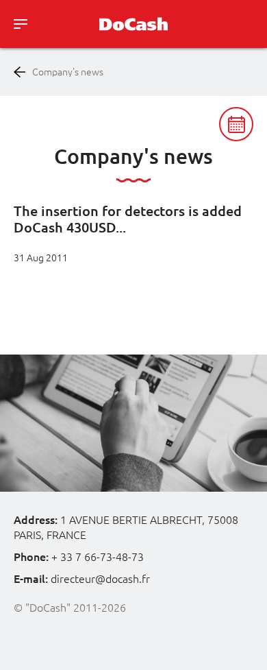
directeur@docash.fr (100, 579)
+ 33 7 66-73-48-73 (97, 557)
